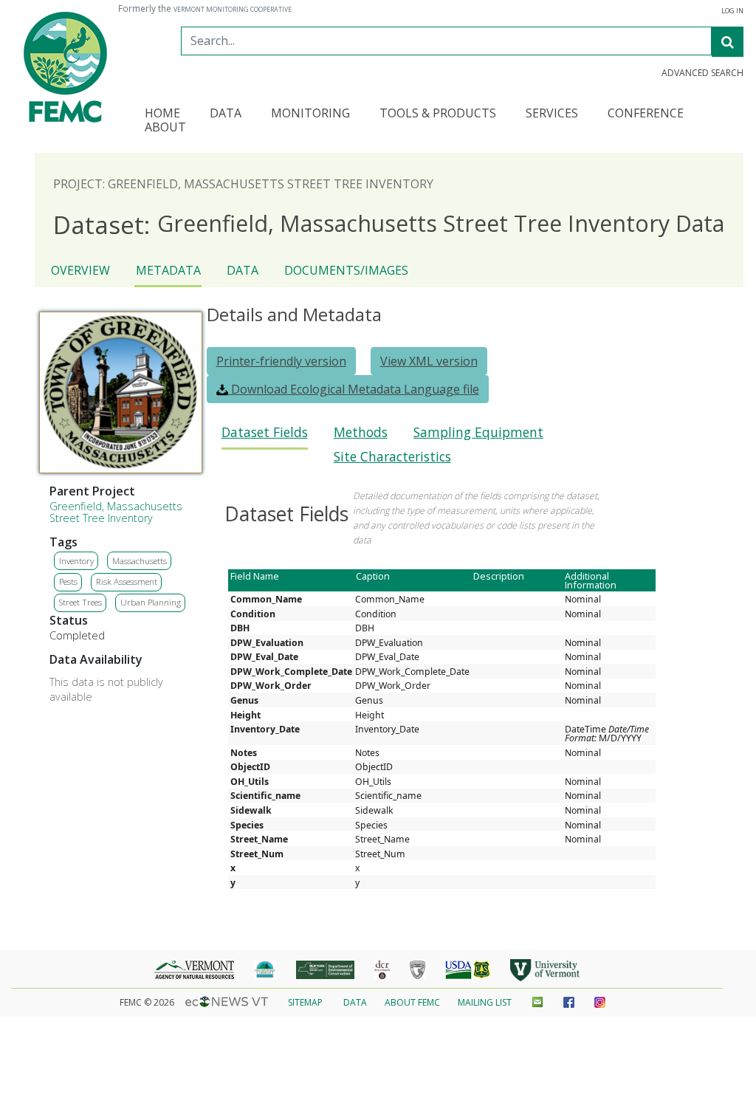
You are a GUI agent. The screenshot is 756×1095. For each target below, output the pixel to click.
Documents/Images (346, 270)
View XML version (429, 361)
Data (242, 270)
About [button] (165, 128)
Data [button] (225, 114)
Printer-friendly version (281, 361)
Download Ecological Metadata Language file (353, 389)
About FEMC (412, 1002)
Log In (732, 11)
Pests (68, 581)
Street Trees (80, 602)
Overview (80, 270)
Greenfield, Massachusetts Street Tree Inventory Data (388, 224)
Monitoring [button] (310, 114)
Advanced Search (702, 73)
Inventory (76, 560)
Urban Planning (150, 602)
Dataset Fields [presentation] (264, 432)
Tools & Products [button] (437, 114)
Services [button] (552, 114)
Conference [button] (646, 114)
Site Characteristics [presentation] (392, 456)
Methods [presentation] (361, 432)
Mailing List (485, 1002)
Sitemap (305, 1002)
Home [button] (162, 114)
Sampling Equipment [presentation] (478, 432)
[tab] (264, 437)
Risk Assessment (126, 581)
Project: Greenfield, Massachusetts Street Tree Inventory (243, 184)
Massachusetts (139, 560)
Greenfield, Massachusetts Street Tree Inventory (115, 512)
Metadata (168, 270)
